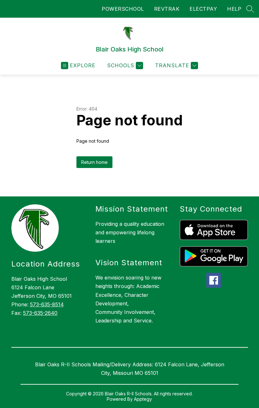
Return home (94, 162)
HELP (234, 9)
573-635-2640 (40, 313)
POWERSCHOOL (123, 9)
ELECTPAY (203, 9)
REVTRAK (167, 9)
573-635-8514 (47, 304)
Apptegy (143, 399)
